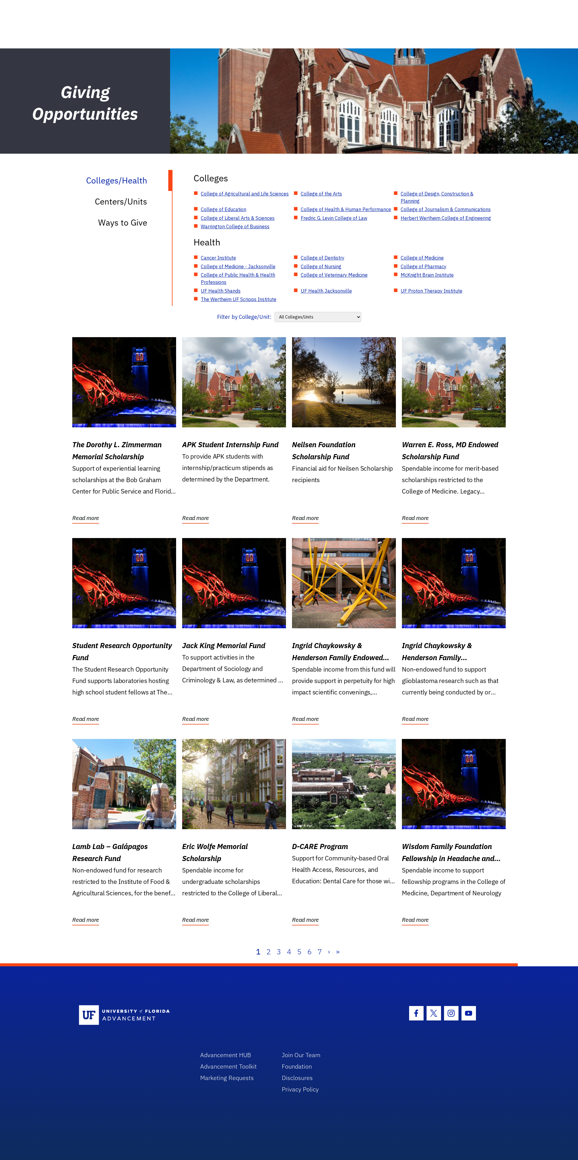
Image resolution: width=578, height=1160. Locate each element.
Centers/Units (121, 201)
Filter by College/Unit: (244, 316)
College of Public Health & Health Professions (238, 278)
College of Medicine (422, 258)
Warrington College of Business (235, 226)
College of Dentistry (322, 258)
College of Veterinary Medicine (334, 275)
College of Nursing (321, 266)
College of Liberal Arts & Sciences (238, 218)
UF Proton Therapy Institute (431, 291)
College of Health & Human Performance (346, 209)
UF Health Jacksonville (326, 291)
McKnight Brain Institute (427, 275)
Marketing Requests (227, 1078)
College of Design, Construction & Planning (437, 197)
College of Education (223, 209)
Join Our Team (301, 1055)
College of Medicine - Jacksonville (238, 266)
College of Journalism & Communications (446, 209)
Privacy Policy (300, 1089)
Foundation (297, 1066)
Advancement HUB (225, 1055)
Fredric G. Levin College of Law (334, 218)
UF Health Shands (221, 291)
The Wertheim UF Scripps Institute (238, 299)
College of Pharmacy (423, 266)
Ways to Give (122, 222)
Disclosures (297, 1078)
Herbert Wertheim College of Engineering (446, 218)
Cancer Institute (218, 258)
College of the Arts (321, 194)
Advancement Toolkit (228, 1066)
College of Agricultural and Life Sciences (245, 194)
